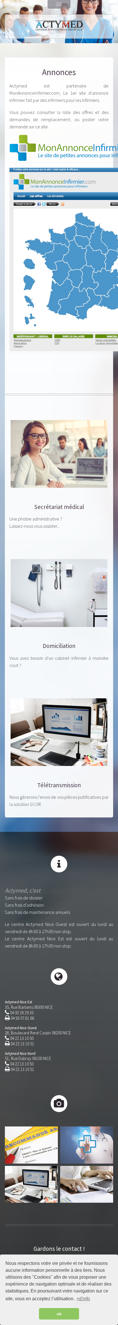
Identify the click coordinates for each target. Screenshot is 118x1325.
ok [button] (59, 1313)
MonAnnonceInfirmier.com (34, 93)
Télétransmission (59, 785)
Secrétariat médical (59, 507)
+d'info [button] (83, 1298)
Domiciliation (59, 646)
